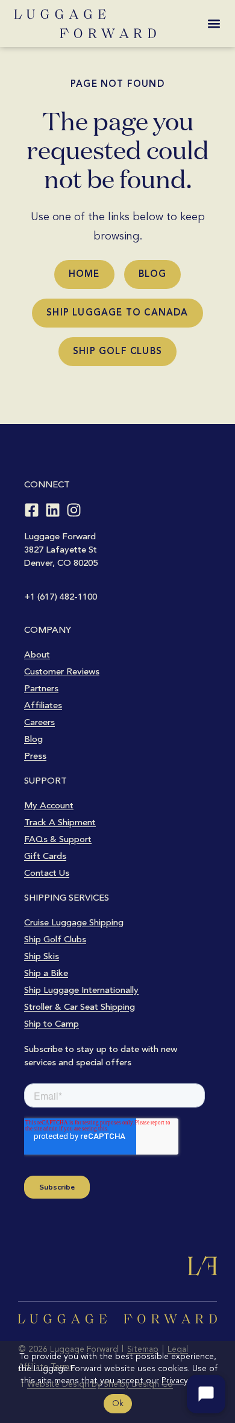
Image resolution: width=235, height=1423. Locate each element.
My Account (49, 805)
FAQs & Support (58, 839)
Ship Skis (41, 956)
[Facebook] (31, 510)
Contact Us (46, 872)
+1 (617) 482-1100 (60, 596)
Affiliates (43, 705)
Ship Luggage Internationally (81, 989)
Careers (39, 722)
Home (84, 273)
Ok (118, 1403)
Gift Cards (45, 856)
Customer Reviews (61, 671)
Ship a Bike (46, 973)
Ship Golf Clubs (117, 351)
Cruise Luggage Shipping (74, 922)
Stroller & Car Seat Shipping (79, 1006)
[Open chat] (206, 1394)
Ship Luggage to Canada (117, 312)
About (37, 654)
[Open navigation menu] (214, 23)
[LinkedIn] (52, 510)
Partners (41, 688)
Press (35, 755)
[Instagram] (73, 510)
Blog (153, 273)
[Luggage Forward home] (85, 23)
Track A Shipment (60, 822)
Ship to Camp (51, 1023)
